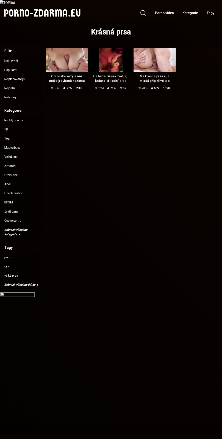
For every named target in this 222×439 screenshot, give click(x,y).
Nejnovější (11, 61)
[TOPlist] (7, 2)
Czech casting (13, 193)
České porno (12, 220)
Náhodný (10, 97)
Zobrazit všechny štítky (20, 284)
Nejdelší (9, 88)
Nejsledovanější (14, 79)
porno (8, 257)
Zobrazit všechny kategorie (15, 232)
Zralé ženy (11, 211)
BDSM (8, 202)
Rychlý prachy (13, 120)
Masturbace (12, 147)
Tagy (210, 13)
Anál (7, 184)
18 (6, 129)
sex (6, 266)
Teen (7, 138)
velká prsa (11, 275)
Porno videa (164, 13)
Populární (10, 70)
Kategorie (190, 13)
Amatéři (9, 166)
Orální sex (11, 175)
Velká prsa (11, 156)
